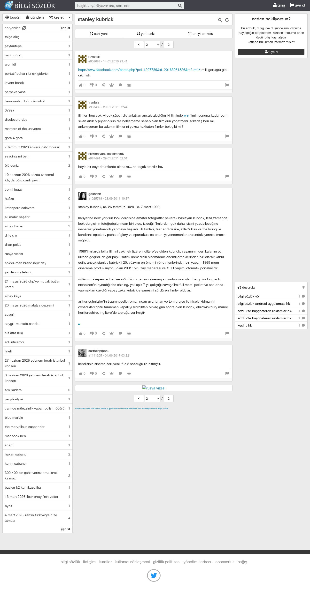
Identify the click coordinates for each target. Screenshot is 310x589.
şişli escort (131, 420)
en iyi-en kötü (202, 33)
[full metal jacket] (188, 115)
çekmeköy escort (196, 414)
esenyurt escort (154, 420)
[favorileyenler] (129, 85)
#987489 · (107, 107)
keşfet (58, 17)
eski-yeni (100, 33)
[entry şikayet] (227, 85)
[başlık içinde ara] (220, 20)
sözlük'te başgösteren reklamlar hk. (269, 311)
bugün (14, 17)
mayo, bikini (163, 408)
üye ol (299, 5)
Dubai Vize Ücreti (130, 408)
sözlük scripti (100, 408)
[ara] (179, 5)
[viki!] (79, 323)
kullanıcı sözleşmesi (132, 561)
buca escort (130, 414)
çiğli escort (172, 414)
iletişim (89, 561)
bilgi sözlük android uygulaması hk (269, 303)
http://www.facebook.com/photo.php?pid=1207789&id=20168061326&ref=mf (137, 69)
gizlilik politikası (166, 561)
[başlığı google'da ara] (227, 20)
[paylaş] (103, 85)
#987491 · (107, 158)
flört (139, 408)
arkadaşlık (146, 408)
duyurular (248, 287)
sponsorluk (225, 561)
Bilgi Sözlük (33, 5)
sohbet (154, 408)
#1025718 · (108, 198)
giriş (281, 5)
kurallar (105, 561)
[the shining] (185, 115)
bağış (242, 561)
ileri (64, 28)
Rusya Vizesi (80, 408)
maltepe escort (107, 414)
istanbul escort (110, 420)
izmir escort (84, 414)
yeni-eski (147, 33)
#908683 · (107, 61)
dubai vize (89, 408)
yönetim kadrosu (198, 561)
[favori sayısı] (112, 85)
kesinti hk (269, 325)
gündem (37, 17)
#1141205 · (108, 355)
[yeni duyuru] (303, 287)
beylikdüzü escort (182, 420)
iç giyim (110, 408)
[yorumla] (120, 85)
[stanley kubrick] (139, 44)
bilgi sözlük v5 (269, 296)
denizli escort (151, 414)
